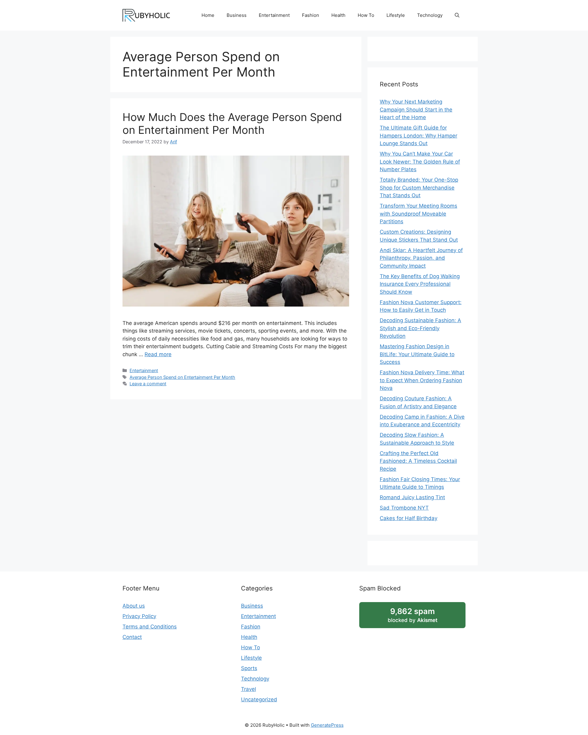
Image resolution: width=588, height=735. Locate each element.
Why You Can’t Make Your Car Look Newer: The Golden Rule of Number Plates (420, 161)
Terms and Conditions (150, 627)
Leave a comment (148, 383)
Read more (158, 354)
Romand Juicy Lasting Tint (412, 497)
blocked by (412, 615)
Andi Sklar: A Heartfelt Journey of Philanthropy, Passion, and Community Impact (421, 258)
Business (237, 15)
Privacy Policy (139, 616)
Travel (248, 689)
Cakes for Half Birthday (408, 518)
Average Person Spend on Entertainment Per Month (182, 377)
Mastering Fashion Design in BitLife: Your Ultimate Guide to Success (417, 354)
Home (208, 15)
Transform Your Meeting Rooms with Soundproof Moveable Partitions (418, 213)
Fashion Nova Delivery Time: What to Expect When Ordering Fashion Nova (422, 380)
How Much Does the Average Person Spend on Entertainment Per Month (232, 123)
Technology (430, 15)
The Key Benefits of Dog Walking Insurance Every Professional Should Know (420, 284)
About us (134, 606)
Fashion (310, 15)
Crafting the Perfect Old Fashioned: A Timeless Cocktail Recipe (418, 461)
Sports (249, 668)
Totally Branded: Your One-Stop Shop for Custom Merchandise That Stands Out (419, 187)
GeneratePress (327, 725)
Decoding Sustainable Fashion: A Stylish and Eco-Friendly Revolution (420, 328)
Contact (132, 637)
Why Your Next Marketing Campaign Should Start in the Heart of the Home (416, 109)
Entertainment (274, 15)
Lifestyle (395, 15)
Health (338, 15)
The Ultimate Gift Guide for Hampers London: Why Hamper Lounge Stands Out (418, 135)
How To (366, 15)
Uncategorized (259, 699)
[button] (457, 15)
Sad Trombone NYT (404, 508)
